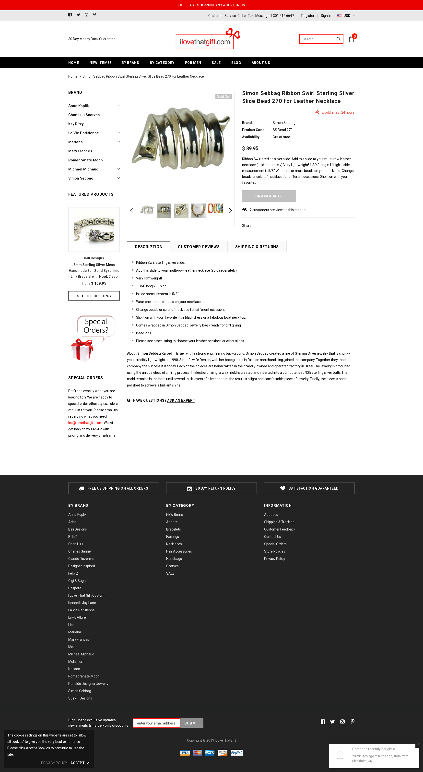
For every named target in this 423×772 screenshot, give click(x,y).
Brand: (247, 123)
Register (307, 16)
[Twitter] (80, 15)
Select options (94, 296)
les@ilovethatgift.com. (86, 423)
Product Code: (253, 130)
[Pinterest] (96, 15)
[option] (94, 254)
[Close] (418, 744)
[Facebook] (71, 15)
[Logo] (207, 39)
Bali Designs (94, 258)
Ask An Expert (181, 400)
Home (73, 76)
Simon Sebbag (284, 123)
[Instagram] (88, 15)
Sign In (326, 16)
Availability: (251, 137)
